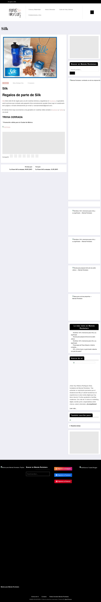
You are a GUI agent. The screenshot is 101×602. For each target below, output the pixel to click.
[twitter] (15, 156)
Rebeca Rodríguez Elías (18, 83)
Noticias (5, 83)
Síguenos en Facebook (64, 475)
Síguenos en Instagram (64, 468)
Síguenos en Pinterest (64, 481)
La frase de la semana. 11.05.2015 (46, 169)
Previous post (28, 166)
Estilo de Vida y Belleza (66, 9)
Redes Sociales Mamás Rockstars (59, 596)
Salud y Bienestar (50, 9)
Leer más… (73, 408)
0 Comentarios (31, 83)
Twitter (61, 110)
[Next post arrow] (64, 168)
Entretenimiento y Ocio (35, 15)
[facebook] (11, 156)
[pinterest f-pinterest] (94, 2)
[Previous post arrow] (3, 168)
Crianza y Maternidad (35, 9)
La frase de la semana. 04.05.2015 (20, 169)
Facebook (53, 101)
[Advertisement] (33, 143)
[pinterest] (24, 156)
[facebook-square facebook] (89, 2)
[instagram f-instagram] (91, 2)
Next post (37, 166)
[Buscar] (85, 12)
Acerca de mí (35, 596)
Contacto (44, 596)
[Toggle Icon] (92, 12)
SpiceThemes (68, 599)
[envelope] (28, 156)
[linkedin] (19, 156)
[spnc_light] (88, 12)
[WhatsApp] (36, 156)
